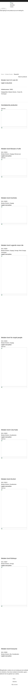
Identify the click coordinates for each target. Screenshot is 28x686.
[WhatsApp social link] (16, 1)
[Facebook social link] (12, 1)
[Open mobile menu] (1, 5)
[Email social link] (14, 1)
